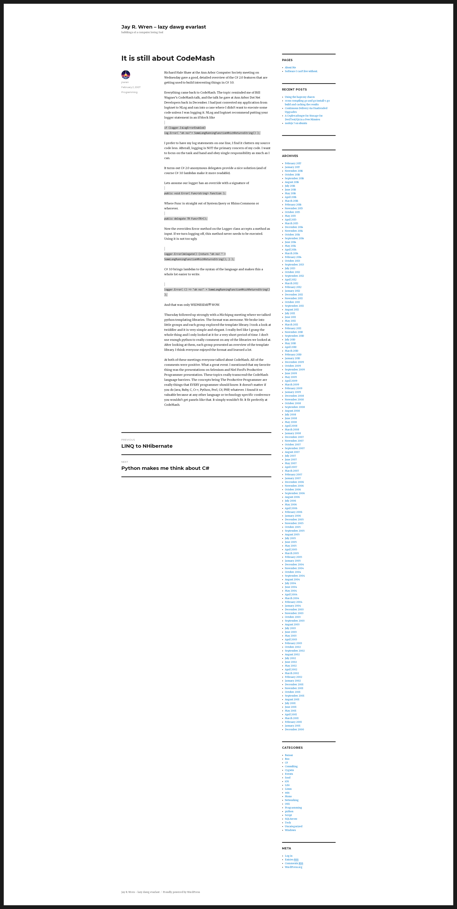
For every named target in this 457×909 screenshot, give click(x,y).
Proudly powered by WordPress (181, 892)
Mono (288, 796)
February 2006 (293, 512)
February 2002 (293, 677)
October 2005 (293, 527)
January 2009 (293, 392)
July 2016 (290, 185)
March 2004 (292, 598)
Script (288, 815)
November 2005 (294, 523)
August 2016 (292, 182)
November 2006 (294, 485)
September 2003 (295, 620)
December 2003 (294, 609)
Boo (287, 758)
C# (286, 762)
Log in (288, 855)
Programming (129, 92)
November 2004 (294, 568)
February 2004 (293, 602)
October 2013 (292, 260)
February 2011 (293, 328)
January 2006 (293, 515)
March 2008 (292, 429)
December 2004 (294, 564)
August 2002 (292, 654)
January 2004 (293, 605)
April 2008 (291, 425)
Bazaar (289, 755)
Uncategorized (293, 826)
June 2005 (291, 542)
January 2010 (292, 358)
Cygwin (289, 770)
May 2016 (290, 193)
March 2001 (291, 718)
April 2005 (291, 549)
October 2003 (293, 617)
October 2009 (293, 365)
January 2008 (293, 433)
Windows (290, 830)
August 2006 (292, 497)
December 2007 (294, 437)
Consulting (291, 766)
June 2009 (291, 373)
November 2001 (294, 688)
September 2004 (295, 575)
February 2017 (293, 163)
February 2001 (293, 722)
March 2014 (291, 253)
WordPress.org (293, 867)
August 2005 (292, 534)
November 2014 (294, 230)
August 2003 (292, 624)
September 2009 (295, 369)
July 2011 (290, 313)
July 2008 (290, 414)
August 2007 (292, 452)
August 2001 (292, 699)
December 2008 (294, 395)
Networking (292, 800)
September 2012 (294, 275)
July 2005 (290, 538)
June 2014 (290, 242)
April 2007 (291, 467)
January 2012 (292, 290)
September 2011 (294, 305)
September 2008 (295, 407)
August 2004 (292, 579)
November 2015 (294, 208)
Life (287, 785)
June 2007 (291, 459)
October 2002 (293, 647)
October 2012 (292, 272)
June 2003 (291, 632)
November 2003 (294, 613)
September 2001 (294, 695)
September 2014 (294, 238)
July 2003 (290, 628)
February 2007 (293, 474)
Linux (288, 788)
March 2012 (291, 283)
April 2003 (291, 639)
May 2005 (291, 545)
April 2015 (290, 219)
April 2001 (291, 714)
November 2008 (294, 399)
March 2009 (292, 384)
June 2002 (291, 662)
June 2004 (291, 587)
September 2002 (295, 650)
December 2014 (294, 227)
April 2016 (290, 197)
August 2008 (292, 410)
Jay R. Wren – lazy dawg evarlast (163, 27)
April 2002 (291, 669)
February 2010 (293, 354)
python (289, 811)
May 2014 (290, 245)
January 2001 (292, 725)
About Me (290, 67)
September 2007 (295, 448)
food (287, 777)
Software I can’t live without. (301, 71)
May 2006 (291, 504)
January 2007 (293, 478)
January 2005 (293, 560)
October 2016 (292, 174)
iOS (287, 781)
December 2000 (294, 729)
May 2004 (291, 590)
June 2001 (290, 707)
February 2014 (293, 257)
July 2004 (290, 583)
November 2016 (294, 170)
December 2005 (294, 519)
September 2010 (294, 335)
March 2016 (291, 200)
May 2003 (291, 635)
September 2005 (295, 530)
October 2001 (292, 692)
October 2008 (293, 403)
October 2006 (293, 489)
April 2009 (291, 380)
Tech (288, 822)
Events (289, 773)
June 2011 (290, 317)
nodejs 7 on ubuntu (296, 123)
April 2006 (291, 508)
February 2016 (293, 204)
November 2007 (294, 440)
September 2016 (294, 178)
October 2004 (293, 572)
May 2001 (290, 710)
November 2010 (294, 332)
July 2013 (290, 268)
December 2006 (294, 482)
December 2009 (294, 362)
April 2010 (291, 347)
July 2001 (290, 703)
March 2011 (291, 324)
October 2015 (292, 212)
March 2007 (292, 470)
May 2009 (291, 377)
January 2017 (292, 167)
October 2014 (292, 234)
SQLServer (291, 818)
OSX (287, 803)
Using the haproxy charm (300, 97)
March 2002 (292, 673)
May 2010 (290, 343)
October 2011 (292, 302)
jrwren (125, 82)
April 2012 (291, 279)
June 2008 (291, 418)
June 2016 (290, 189)
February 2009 (293, 388)
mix (287, 792)
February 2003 (293, 643)
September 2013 (294, 264)
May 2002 (291, 665)
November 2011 (294, 298)
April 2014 (291, 249)
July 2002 (290, 658)
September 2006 (295, 493)
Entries (291, 859)
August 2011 (292, 309)
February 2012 (293, 287)
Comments (294, 863)
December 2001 (294, 684)
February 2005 (293, 557)
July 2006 (290, 500)
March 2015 (291, 223)
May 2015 (290, 215)
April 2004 (291, 594)
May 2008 (291, 422)
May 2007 (291, 463)
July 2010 (290, 339)
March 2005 (292, 553)
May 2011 (290, 320)
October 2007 (293, 444)
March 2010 (291, 350)
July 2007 (290, 455)
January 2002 (293, 680)
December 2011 (294, 294)
